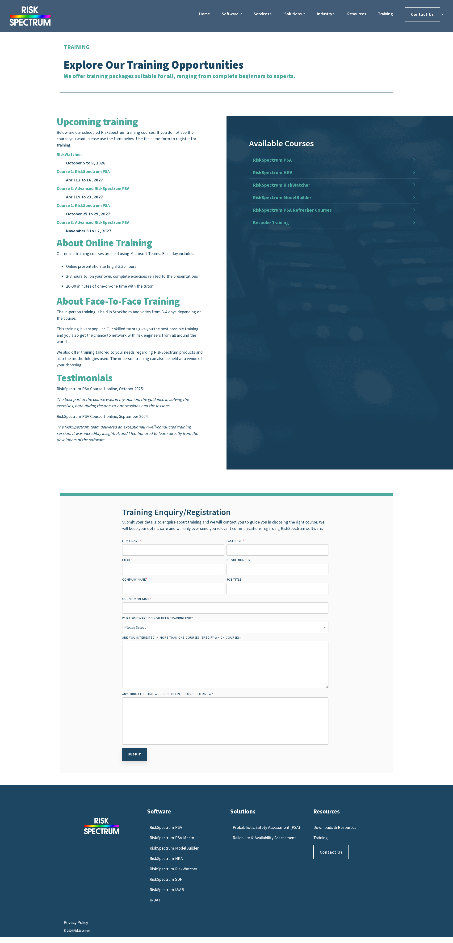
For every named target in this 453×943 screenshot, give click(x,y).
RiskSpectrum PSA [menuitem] (166, 827)
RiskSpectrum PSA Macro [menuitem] (172, 837)
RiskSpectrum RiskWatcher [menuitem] (173, 869)
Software (230, 14)
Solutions (293, 14)
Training (385, 14)
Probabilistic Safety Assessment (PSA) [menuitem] (266, 827)
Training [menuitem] (320, 837)
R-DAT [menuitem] (155, 900)
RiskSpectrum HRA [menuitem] (166, 858)
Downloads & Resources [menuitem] (334, 827)
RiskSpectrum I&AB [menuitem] (167, 889)
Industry (324, 14)
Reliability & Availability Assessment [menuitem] (264, 837)
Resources (356, 14)
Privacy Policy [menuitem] (76, 922)
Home (204, 14)
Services (261, 14)
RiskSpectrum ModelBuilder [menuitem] (174, 848)
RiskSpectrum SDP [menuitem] (166, 879)
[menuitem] (331, 852)
